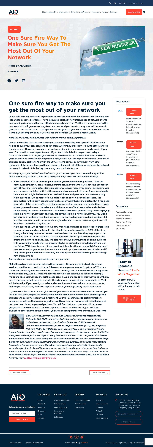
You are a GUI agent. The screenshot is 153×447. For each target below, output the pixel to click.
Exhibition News (123, 219)
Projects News (123, 215)
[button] (144, 12)
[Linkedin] (82, 437)
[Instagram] (76, 437)
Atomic (84, 443)
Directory (113, 12)
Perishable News (124, 212)
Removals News (123, 222)
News (104, 12)
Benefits (74, 12)
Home (44, 12)
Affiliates (84, 12)
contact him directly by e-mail (40, 358)
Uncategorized (123, 225)
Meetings (95, 12)
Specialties (63, 12)
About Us (52, 12)
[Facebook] (71, 437)
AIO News (120, 229)
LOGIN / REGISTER (136, 3)
